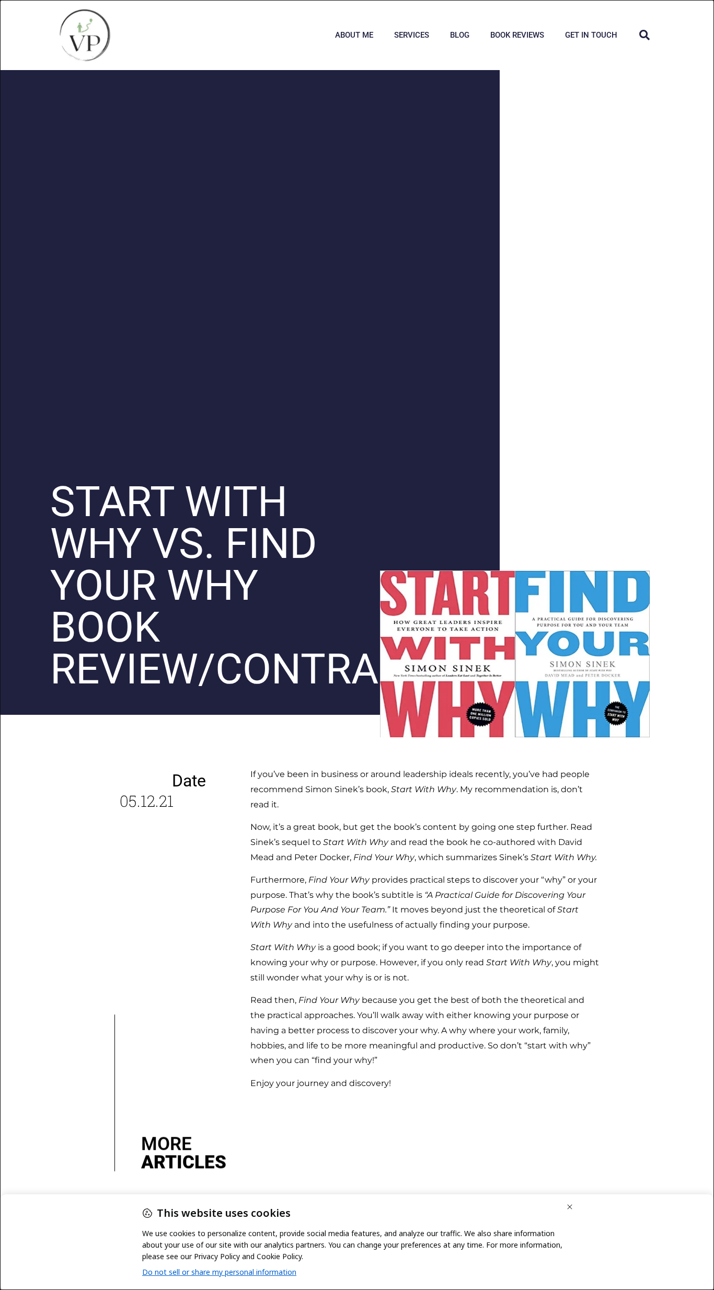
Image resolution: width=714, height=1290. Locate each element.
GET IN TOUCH (591, 35)
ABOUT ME (354, 35)
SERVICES (411, 35)
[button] (644, 35)
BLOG (459, 35)
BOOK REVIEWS (517, 35)
